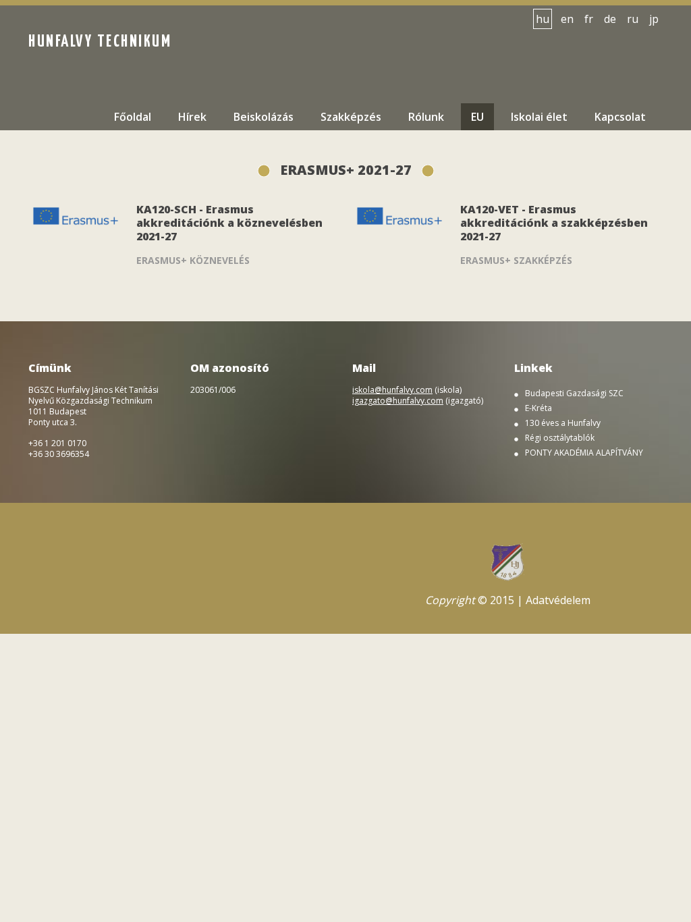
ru (632, 18)
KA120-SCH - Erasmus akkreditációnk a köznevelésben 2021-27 (229, 222)
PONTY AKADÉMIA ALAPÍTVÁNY (584, 453)
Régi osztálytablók (560, 438)
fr (588, 18)
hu (542, 18)
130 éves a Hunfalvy (563, 423)
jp (654, 18)
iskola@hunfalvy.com (392, 390)
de (610, 18)
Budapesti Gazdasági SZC (574, 393)
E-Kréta (538, 408)
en (567, 18)
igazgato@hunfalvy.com (397, 400)
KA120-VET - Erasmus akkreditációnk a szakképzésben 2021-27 (554, 222)
